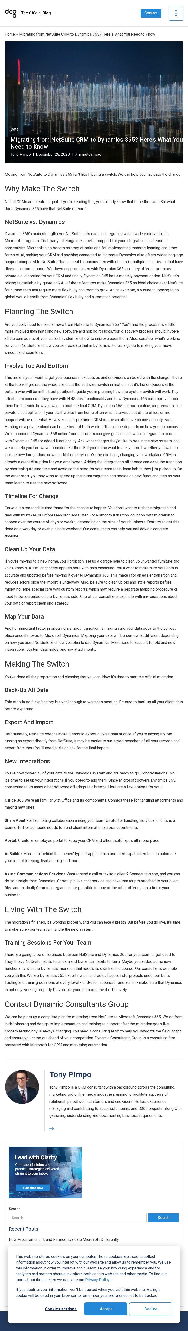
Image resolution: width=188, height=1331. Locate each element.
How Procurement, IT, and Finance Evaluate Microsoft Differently (64, 1239)
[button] (176, 13)
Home (10, 34)
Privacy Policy (97, 1280)
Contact (150, 13)
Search (14, 1209)
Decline (150, 1309)
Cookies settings (61, 1309)
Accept (106, 1309)
